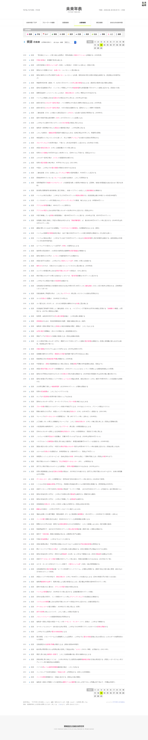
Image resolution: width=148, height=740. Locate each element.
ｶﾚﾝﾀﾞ (47, 34)
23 (101, 48)
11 (95, 45)
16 (110, 45)
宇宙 (38, 34)
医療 (30, 34)
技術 (63, 34)
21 (95, 48)
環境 (55, 34)
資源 (87, 34)
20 (123, 45)
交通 (79, 34)
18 (117, 45)
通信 (119, 34)
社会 (95, 34)
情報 (103, 34)
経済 (71, 34)
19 (120, 45)
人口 (111, 34)
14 (104, 45)
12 (98, 45)
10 (123, 42)
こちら (60, 704)
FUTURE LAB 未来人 (119, 702)
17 (114, 45)
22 (98, 48)
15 (107, 45)
